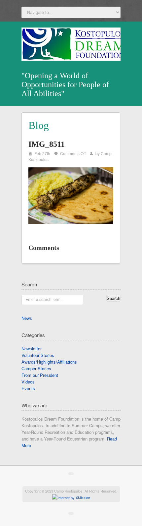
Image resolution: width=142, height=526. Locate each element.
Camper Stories (36, 368)
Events (28, 388)
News (26, 318)
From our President (39, 375)
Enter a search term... (44, 299)
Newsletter (31, 348)
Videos (28, 382)
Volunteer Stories (37, 355)
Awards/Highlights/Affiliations (49, 362)
